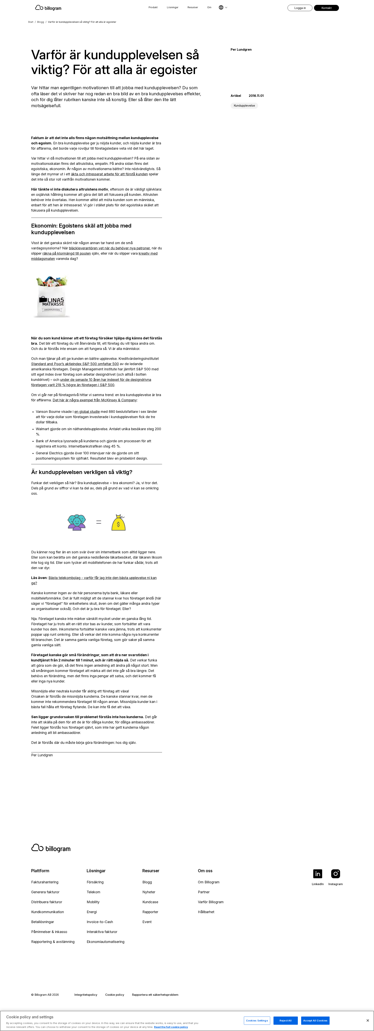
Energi (92, 912)
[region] (187, 1021)
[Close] (367, 1020)
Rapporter (150, 912)
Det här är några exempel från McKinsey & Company (95, 400)
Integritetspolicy (85, 995)
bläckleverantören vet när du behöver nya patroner (109, 248)
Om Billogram (209, 882)
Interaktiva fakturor (102, 932)
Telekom (93, 892)
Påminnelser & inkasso (49, 932)
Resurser (193, 7)
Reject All (286, 1020)
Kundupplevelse (244, 105)
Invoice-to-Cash (100, 922)
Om (209, 7)
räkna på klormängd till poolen (66, 253)
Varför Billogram (211, 902)
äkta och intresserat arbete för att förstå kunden (109, 174)
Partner (204, 892)
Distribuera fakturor (46, 902)
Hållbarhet (206, 912)
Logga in (300, 8)
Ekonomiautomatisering (105, 942)
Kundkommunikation (47, 912)
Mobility (93, 902)
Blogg (40, 21)
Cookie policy (114, 995)
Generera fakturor (45, 892)
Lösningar (172, 7)
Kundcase (150, 902)
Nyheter (148, 892)
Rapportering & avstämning (53, 942)
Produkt (153, 7)
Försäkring (95, 882)
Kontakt (326, 8)
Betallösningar (42, 922)
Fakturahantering (44, 882)
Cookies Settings (257, 1020)
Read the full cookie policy (171, 1026)
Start (30, 21)
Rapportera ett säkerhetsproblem (155, 995)
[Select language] (223, 7)
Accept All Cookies (315, 1020)
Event (147, 922)
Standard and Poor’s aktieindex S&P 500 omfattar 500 (75, 364)
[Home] (79, 8)
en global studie (87, 412)
